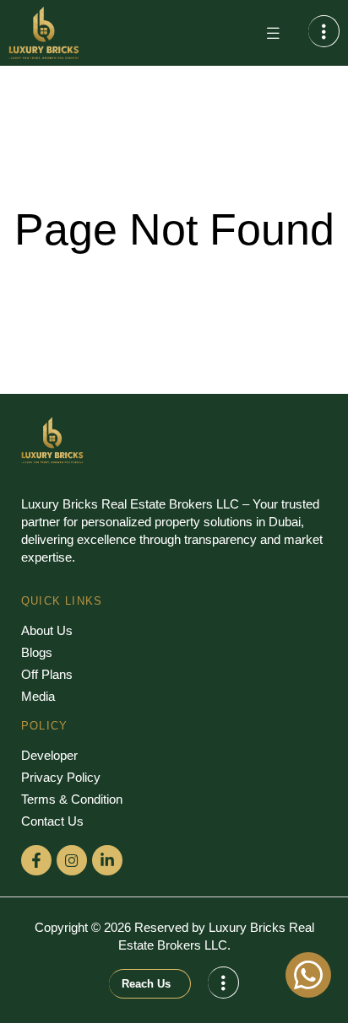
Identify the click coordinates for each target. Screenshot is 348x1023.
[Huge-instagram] (72, 860)
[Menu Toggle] (272, 32)
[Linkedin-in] (107, 860)
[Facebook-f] (36, 860)
